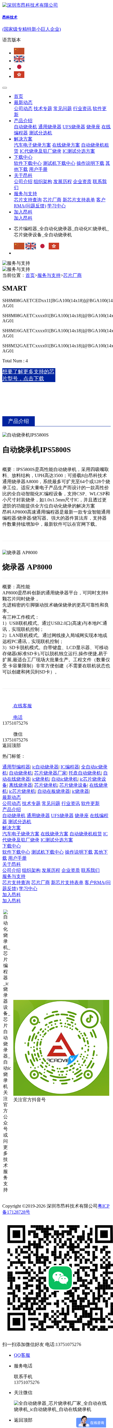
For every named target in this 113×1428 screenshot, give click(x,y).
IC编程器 (70, 766)
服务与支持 (25, 193)
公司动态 (23, 108)
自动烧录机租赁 (86, 833)
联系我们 (90, 870)
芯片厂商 (52, 199)
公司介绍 (23, 181)
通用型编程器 (16, 766)
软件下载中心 (28, 163)
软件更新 (90, 803)
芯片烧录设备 (73, 785)
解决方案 (23, 138)
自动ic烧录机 (64, 779)
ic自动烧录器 (45, 766)
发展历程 (62, 181)
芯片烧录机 (45, 785)
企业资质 (82, 181)
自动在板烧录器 (53, 791)
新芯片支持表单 (79, 199)
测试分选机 (40, 132)
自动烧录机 (25, 126)
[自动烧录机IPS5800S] (56, 486)
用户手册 (38, 169)
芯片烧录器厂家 (50, 772)
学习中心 (56, 205)
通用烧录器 (49, 126)
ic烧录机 (40, 779)
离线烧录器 (20, 785)
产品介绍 (23, 120)
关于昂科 (23, 175)
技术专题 (43, 108)
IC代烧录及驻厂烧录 (40, 151)
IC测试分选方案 (79, 151)
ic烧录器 (80, 791)
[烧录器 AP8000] (56, 619)
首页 (18, 96)
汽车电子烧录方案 (32, 145)
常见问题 (62, 108)
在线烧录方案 (66, 145)
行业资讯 (82, 108)
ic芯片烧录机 (22, 791)
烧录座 (93, 126)
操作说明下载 (90, 163)
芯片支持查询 (28, 199)
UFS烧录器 (74, 126)
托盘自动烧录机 (85, 772)
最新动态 (23, 102)
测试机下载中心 (59, 163)
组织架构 (43, 181)
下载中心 (23, 157)
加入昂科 (23, 211)
